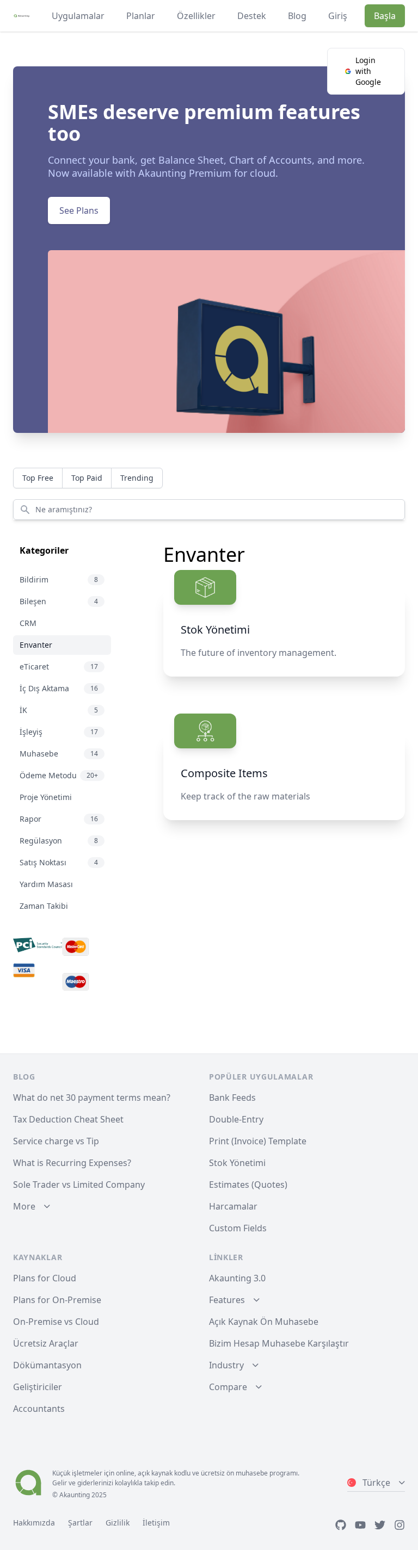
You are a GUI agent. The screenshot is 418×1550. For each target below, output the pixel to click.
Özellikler (196, 16)
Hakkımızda (34, 1522)
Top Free (37, 478)
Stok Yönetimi (237, 1163)
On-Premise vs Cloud (56, 1322)
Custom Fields (238, 1228)
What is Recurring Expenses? (72, 1163)
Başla (385, 16)
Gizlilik (118, 1522)
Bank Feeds (232, 1097)
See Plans (79, 210)
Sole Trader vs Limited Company (79, 1185)
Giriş (337, 16)
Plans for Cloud (44, 1278)
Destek (251, 16)
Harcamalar (233, 1206)
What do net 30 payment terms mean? (91, 1097)
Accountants (39, 1409)
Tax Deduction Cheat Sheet (68, 1119)
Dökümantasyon (47, 1365)
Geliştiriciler (37, 1387)
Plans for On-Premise (57, 1300)
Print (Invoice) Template (257, 1141)
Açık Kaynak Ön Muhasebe (263, 1322)
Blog (297, 16)
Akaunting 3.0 (237, 1278)
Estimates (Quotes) (248, 1185)
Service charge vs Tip (56, 1141)
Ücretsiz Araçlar (45, 1343)
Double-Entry (236, 1119)
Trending (136, 478)
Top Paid (86, 478)
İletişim (156, 1522)
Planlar (140, 16)
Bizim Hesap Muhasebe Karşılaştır (279, 1343)
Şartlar (80, 1522)
